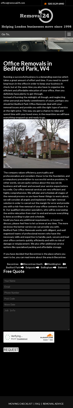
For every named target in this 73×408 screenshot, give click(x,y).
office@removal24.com (13, 2)
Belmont (62, 267)
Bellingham (46, 267)
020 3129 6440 (56, 3)
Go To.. (6, 34)
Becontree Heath (33, 264)
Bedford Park (13, 267)
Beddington (54, 264)
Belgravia (30, 267)
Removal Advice (53, 403)
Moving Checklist (21, 403)
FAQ (37, 403)
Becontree (60, 257)
